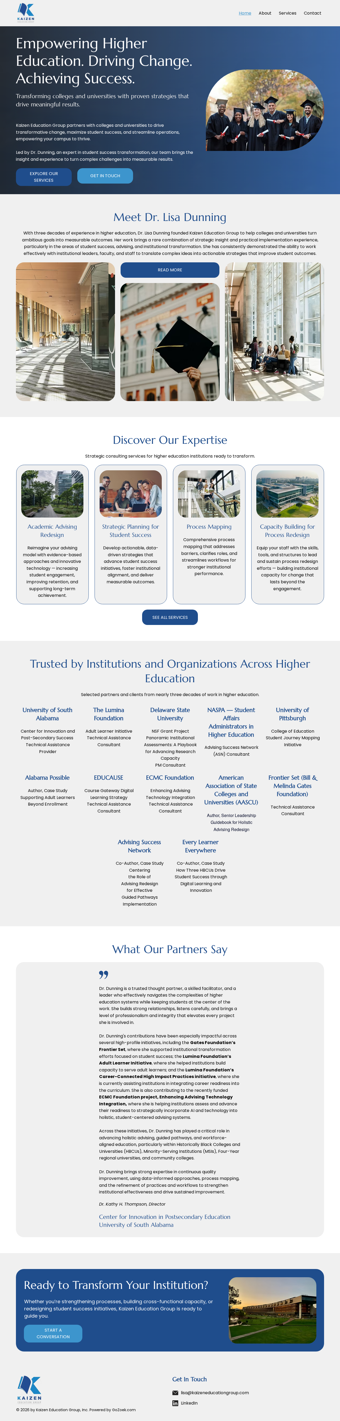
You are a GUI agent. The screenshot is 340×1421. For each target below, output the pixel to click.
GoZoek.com (124, 1410)
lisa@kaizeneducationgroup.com (215, 1393)
